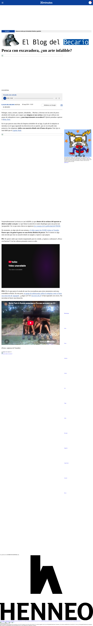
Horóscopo (66, 313)
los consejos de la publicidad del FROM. (47, 226)
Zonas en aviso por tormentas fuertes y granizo (28, 31)
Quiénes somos (57, 621)
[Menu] (2, 2)
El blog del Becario (8, 104)
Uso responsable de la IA (75, 621)
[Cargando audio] (4, 98)
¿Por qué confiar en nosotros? (7, 353)
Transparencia (29, 621)
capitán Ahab (17, 130)
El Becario (6, 107)
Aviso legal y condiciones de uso (6, 621)
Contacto (53, 621)
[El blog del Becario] (46, 40)
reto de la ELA (36, 296)
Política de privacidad (16, 621)
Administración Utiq (48, 621)
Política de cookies (23, 621)
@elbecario (66, 162)
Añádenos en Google (50, 105)
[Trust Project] (6, 351)
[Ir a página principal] (46, 3)
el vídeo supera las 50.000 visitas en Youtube (44, 230)
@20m (88, 157)
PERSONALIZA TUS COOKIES (38, 621)
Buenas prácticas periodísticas (65, 621)
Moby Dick (6, 119)
